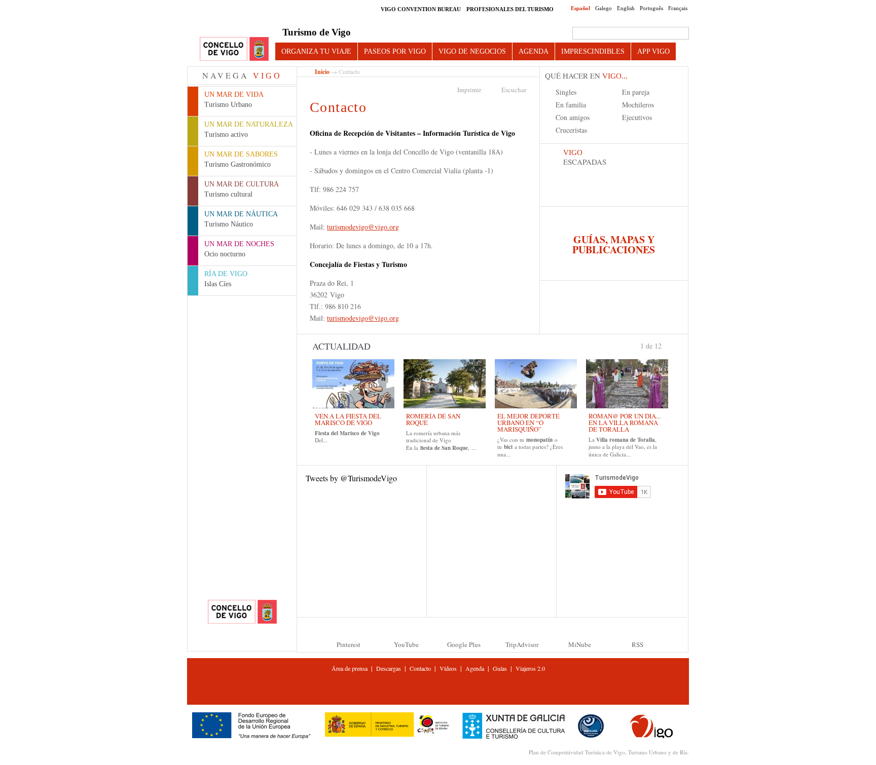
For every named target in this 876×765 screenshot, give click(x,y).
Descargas (388, 668)
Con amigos (573, 117)
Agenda (534, 51)
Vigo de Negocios (472, 51)
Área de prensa (350, 668)
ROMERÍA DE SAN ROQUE (433, 419)
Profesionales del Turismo (510, 9)
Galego (603, 8)
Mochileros (638, 104)
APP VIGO (653, 51)
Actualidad (341, 346)
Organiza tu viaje (316, 51)
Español (580, 8)
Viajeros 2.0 (530, 668)
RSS (637, 644)
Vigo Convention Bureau (421, 9)
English (626, 8)
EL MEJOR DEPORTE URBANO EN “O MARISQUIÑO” (528, 422)
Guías (500, 668)
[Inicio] (234, 49)
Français (677, 8)
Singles (566, 92)
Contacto (420, 668)
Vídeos (448, 668)
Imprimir (469, 90)
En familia (571, 104)
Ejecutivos (637, 117)
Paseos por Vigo (395, 51)
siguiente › (666, 345)
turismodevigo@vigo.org (363, 227)
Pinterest (348, 644)
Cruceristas (571, 130)
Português (651, 8)
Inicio (322, 71)
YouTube (406, 644)
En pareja (635, 92)
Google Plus (464, 644)
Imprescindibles (593, 51)
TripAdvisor (521, 644)
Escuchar (513, 90)
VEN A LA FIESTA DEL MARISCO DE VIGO (348, 419)
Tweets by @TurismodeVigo (351, 478)
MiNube (579, 644)
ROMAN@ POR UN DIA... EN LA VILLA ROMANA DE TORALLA (625, 422)
